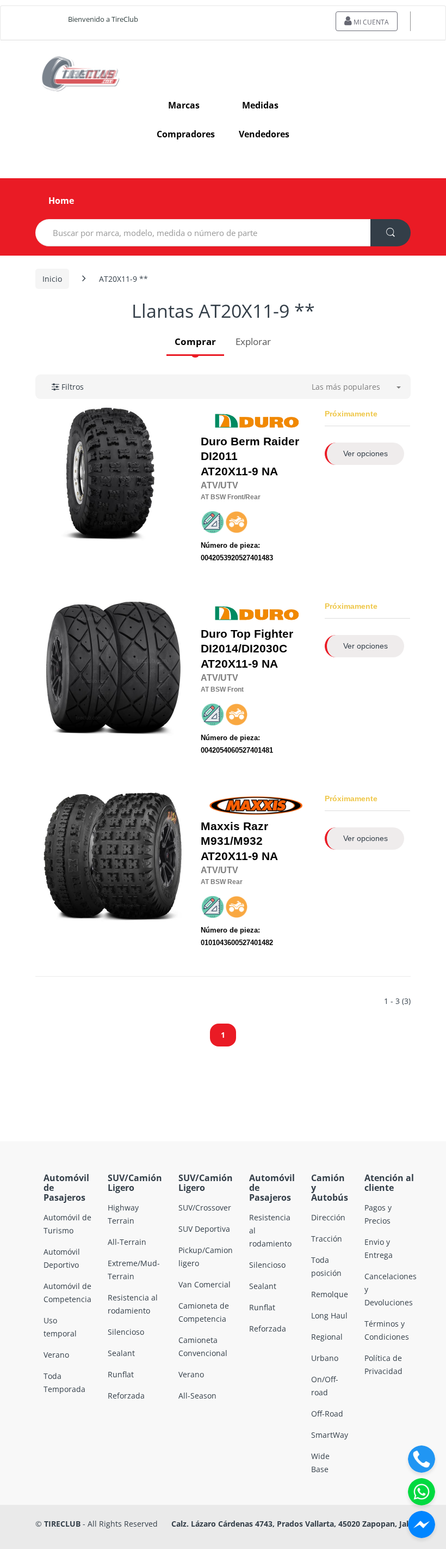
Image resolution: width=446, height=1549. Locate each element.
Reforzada (126, 1395)
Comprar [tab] (195, 341)
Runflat (121, 1374)
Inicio (52, 279)
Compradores (186, 134)
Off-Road (327, 1413)
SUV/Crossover (204, 1207)
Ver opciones (365, 453)
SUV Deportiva (204, 1229)
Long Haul (329, 1315)
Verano (56, 1355)
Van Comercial (204, 1284)
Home (61, 201)
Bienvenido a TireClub (103, 19)
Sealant (121, 1353)
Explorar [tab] (253, 341)
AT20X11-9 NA (250, 456)
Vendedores (264, 134)
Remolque (329, 1294)
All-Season (197, 1395)
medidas (260, 105)
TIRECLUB (62, 1523)
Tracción (326, 1238)
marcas (184, 105)
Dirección (328, 1217)
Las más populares (346, 387)
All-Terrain (127, 1242)
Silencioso (126, 1332)
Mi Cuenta (370, 22)
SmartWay (329, 1435)
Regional (327, 1337)
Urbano (324, 1358)
